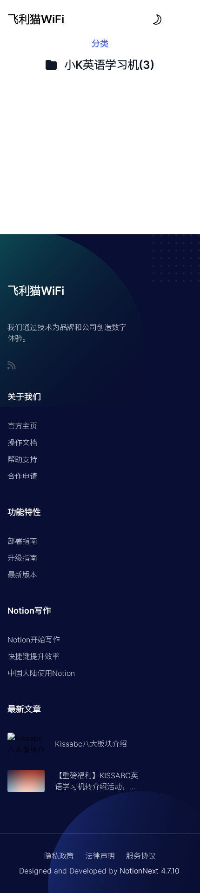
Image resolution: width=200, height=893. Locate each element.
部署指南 (22, 541)
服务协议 (141, 855)
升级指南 (22, 557)
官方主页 (22, 425)
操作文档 (22, 442)
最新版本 (22, 574)
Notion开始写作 (33, 639)
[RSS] (11, 365)
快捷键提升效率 (33, 656)
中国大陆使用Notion (41, 673)
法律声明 (100, 855)
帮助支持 (22, 459)
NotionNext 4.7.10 (150, 870)
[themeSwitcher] (157, 19)
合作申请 (22, 476)
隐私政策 (59, 855)
